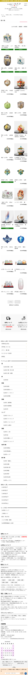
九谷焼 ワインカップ (8, 441)
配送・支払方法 (5, 516)
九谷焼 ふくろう (7, 480)
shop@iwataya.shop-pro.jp (17, 638)
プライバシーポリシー (10, 619)
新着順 (25, 26)
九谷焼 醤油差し (7, 451)
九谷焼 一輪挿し (7, 460)
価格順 (20, 26)
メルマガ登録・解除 (6, 519)
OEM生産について (7, 665)
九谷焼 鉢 (5, 379)
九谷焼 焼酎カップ (8, 438)
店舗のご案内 (4, 626)
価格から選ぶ (9, 14)
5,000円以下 (5, 490)
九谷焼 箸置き (6, 448)
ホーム (2, 14)
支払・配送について (7, 661)
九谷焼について (5, 510)
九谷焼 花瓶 (6, 464)
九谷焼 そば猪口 (7, 425)
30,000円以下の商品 (18, 14)
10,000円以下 (5, 496)
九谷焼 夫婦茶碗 (7, 405)
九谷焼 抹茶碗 (6, 396)
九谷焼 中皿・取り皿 (8, 370)
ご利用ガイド (5, 513)
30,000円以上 (5, 503)
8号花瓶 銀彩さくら (20, 291)
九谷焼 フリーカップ (8, 418)
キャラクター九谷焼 (6, 353)
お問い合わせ (20, 663)
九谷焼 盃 (5, 435)
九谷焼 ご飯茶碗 (7, 402)
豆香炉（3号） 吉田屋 (7, 180)
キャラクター (4, 669)
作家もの (18, 669)
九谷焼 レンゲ (6, 454)
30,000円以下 (5, 500)
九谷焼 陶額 (6, 470)
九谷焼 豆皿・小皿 (8, 366)
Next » (17, 301)
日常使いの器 (11, 669)
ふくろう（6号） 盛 (20, 202)
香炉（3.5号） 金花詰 (7, 157)
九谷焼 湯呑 (6, 386)
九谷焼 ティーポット (8, 392)
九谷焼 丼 (5, 409)
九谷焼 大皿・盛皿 (8, 373)
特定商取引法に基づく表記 (20, 661)
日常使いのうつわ (6, 346)
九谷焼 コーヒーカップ (9, 422)
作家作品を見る (5, 343)
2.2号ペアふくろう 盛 (7, 269)
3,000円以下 (5, 487)
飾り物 (3, 16)
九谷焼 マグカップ (8, 415)
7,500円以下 (5, 493)
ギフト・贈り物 (5, 350)
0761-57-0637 (10, 635)
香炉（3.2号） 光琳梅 (20, 112)
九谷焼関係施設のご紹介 (8, 523)
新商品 (3, 356)
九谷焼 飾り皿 (6, 467)
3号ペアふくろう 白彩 (7, 291)
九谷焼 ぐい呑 (6, 431)
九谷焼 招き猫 (6, 477)
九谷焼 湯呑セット (8, 389)
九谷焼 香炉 (6, 473)
